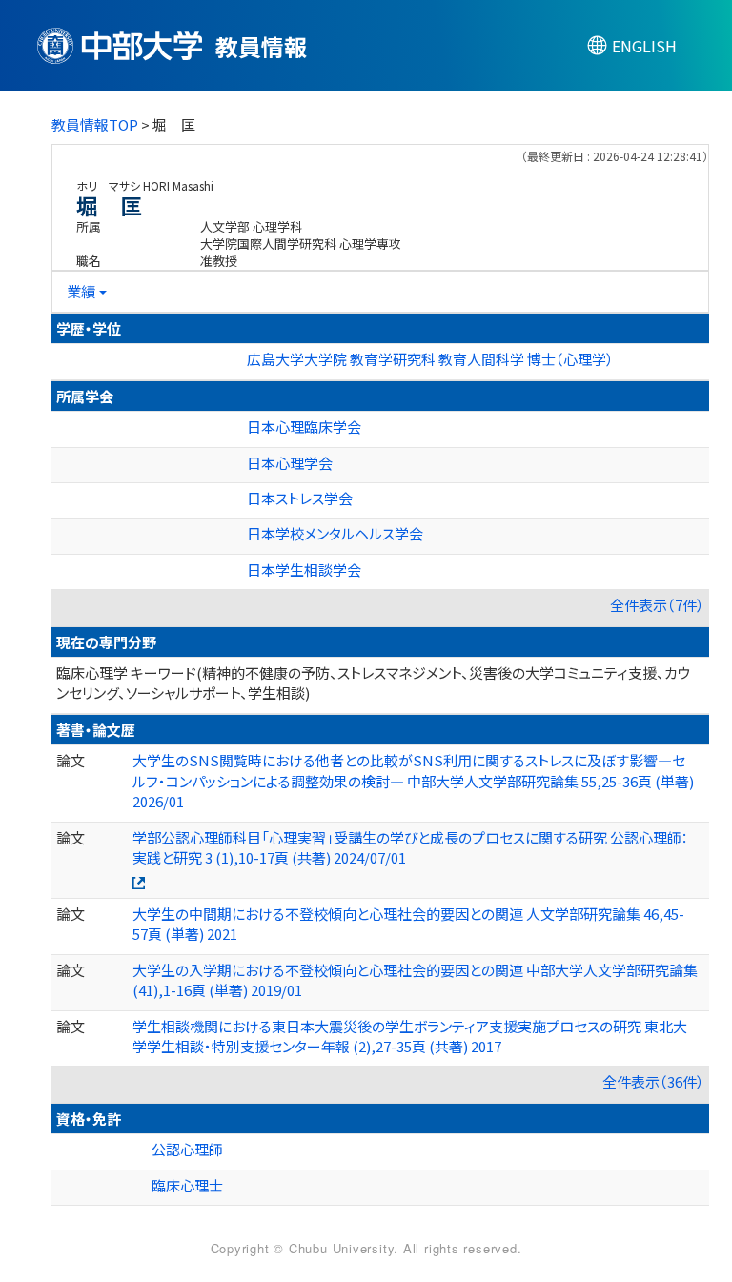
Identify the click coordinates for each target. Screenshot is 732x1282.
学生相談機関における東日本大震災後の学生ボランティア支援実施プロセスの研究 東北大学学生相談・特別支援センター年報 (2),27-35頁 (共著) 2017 (409, 1036)
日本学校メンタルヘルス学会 (335, 533)
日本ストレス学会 (300, 498)
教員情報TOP (94, 124)
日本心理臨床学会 (304, 427)
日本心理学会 (290, 463)
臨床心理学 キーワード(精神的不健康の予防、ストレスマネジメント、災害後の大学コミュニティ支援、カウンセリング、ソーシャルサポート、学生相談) (373, 682)
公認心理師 (187, 1149)
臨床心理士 (187, 1185)
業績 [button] (81, 291)
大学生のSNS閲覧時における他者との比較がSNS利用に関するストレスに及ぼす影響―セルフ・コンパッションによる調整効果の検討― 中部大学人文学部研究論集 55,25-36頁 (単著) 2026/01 (413, 780)
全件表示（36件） (653, 1081)
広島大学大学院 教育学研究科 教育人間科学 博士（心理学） (430, 359)
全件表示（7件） (657, 605)
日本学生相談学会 (304, 570)
